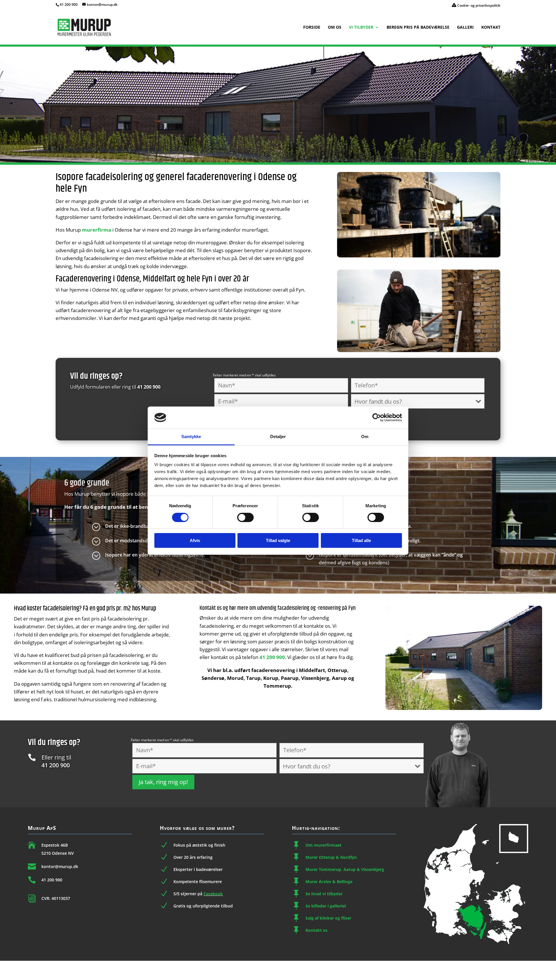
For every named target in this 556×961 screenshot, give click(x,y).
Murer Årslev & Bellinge (329, 881)
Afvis (195, 540)
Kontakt (490, 27)
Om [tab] (364, 436)
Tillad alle (361, 540)
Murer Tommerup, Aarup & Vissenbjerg (345, 869)
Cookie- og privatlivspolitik (478, 5)
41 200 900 (69, 4)
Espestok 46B (54, 845)
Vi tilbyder (361, 27)
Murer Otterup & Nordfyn (331, 857)
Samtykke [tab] (191, 436)
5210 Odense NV (57, 853)
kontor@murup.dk (59, 866)
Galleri (465, 27)
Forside (311, 27)
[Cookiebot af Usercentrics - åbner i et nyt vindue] (376, 417)
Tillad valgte (278, 540)
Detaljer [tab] (278, 436)
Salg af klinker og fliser (328, 918)
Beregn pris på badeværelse (418, 27)
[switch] (245, 517)
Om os (334, 27)
